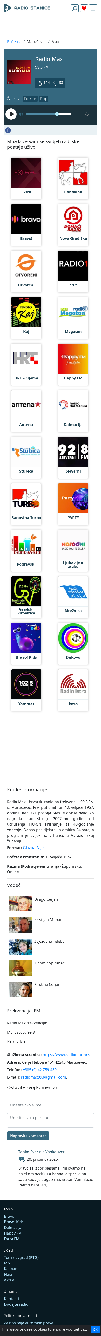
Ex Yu (8, 1250)
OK (95, 1329)
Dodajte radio (16, 1304)
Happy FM (13, 1233)
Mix (7, 1263)
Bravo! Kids (14, 1221)
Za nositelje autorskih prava (28, 1322)
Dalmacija (12, 1227)
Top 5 (8, 1209)
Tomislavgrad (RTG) (21, 1257)
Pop (43, 98)
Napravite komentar (28, 1135)
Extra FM (11, 1238)
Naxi (8, 1274)
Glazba (29, 847)
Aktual (9, 1279)
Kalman (10, 1268)
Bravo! (9, 1216)
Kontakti (11, 1298)
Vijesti (42, 847)
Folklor (30, 98)
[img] (93, 8)
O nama (11, 1291)
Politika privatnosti (20, 1315)
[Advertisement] (50, 27)
